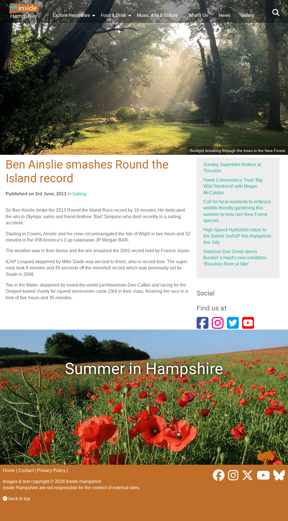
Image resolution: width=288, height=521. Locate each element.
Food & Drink (113, 15)
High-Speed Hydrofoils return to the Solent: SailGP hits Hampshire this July (237, 236)
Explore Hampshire (71, 15)
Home (9, 470)
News (224, 15)
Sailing (79, 193)
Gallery (247, 15)
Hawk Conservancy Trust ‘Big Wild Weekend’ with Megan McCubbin (232, 186)
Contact (26, 470)
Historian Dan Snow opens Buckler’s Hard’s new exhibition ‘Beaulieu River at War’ (235, 258)
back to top (18, 498)
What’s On (198, 15)
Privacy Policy (51, 470)
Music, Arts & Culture (157, 15)
